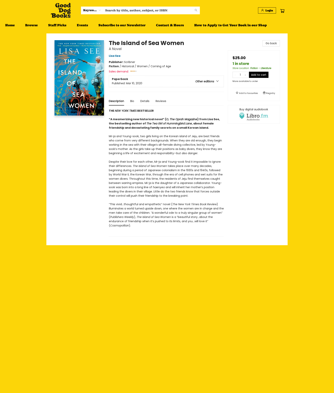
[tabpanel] (166, 173)
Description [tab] (116, 101)
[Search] (196, 10)
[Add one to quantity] (245, 75)
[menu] (167, 25)
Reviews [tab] (161, 101)
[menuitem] (10, 25)
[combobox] (92, 10)
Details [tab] (144, 101)
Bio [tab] (132, 101)
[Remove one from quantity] (235, 75)
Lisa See (115, 56)
